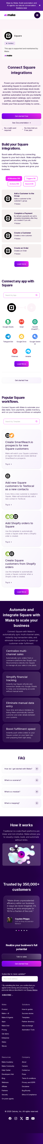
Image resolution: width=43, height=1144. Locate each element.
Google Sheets (8, 327)
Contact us (26, 1070)
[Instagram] (15, 1118)
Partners (5, 1090)
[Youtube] (33, 1118)
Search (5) (29, 184)
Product (4, 1009)
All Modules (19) (14, 178)
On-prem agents (8, 1099)
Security (5, 1095)
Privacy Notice (32, 990)
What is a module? (12, 792)
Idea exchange (27, 1026)
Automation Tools (28, 1030)
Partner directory (28, 1021)
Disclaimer (25, 1086)
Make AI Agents (7, 1017)
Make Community (8, 1066)
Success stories (27, 1013)
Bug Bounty (26, 1090)
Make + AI (5, 1013)
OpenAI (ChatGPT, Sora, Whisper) (34, 329)
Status (4, 1042)
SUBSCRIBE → (7, 995)
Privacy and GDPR (28, 1082)
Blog (3, 1078)
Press (24, 1074)
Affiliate (4, 1086)
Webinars (5, 1082)
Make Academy (7, 1062)
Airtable (28, 356)
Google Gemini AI (35, 343)
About (24, 1062)
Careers (25, 1066)
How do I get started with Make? (18, 769)
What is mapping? (12, 803)
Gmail (21, 327)
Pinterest (15, 356)
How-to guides (27, 1009)
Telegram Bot (8, 342)
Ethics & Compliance (29, 1095)
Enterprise (5, 1038)
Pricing (4, 1030)
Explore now (21, 8)
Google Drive (21, 342)
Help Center (6, 1070)
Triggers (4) (31, 178)
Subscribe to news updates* (14, 974)
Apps (4, 1021)
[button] (9, 43)
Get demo (5, 1034)
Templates (26, 1017)
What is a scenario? (12, 780)
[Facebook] (10, 1118)
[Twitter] (21, 1118)
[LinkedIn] (27, 1118)
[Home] (10, 15)
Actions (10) (14, 184)
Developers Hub (8, 1074)
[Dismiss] (39, 5)
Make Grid (5, 1026)
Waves (4, 1046)
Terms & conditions (29, 1078)
